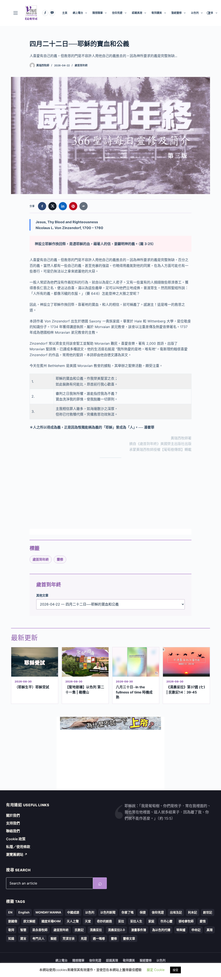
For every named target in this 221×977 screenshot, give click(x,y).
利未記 (192, 912)
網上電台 (78, 12)
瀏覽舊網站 (16, 854)
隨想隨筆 (97, 12)
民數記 (79, 930)
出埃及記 (176, 912)
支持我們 (13, 823)
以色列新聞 (107, 912)
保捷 (143, 912)
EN (10, 912)
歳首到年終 (41, 559)
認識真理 (137, 12)
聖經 (54, 938)
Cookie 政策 (15, 839)
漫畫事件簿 (138, 930)
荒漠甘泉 (69, 938)
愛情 (203, 921)
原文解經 (29, 921)
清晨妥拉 (96, 930)
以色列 (195, 12)
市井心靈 (166, 921)
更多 (210, 12)
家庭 (151, 921)
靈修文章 (129, 938)
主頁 (64, 12)
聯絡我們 (13, 831)
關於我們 (13, 815)
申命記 (195, 930)
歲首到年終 (81, 65)
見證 (84, 938)
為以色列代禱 (161, 930)
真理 (210, 930)
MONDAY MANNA (48, 912)
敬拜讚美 (157, 12)
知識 (11, 938)
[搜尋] (208, 13)
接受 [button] (175, 970)
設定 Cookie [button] (156, 970)
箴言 (23, 938)
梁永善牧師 (39, 930)
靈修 (60, 559)
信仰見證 (117, 12)
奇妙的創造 (104, 921)
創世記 (207, 912)
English (24, 912)
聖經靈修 (176, 12)
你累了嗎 (128, 912)
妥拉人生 (136, 921)
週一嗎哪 (99, 938)
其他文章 (42, 595)
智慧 (23, 930)
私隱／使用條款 (18, 847)
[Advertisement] (110, 493)
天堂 (88, 921)
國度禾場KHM (51, 921)
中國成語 (73, 912)
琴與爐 (180, 930)
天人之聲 (73, 921)
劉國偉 (12, 921)
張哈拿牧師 (186, 921)
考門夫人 (38, 938)
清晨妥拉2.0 (116, 930)
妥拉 (121, 921)
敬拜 (11, 930)
